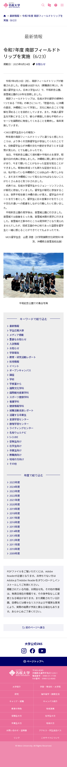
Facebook (32, 650)
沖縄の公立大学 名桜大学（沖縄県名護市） (11, 5)
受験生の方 (17, 716)
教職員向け (15, 454)
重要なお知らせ (17, 339)
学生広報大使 (16, 330)
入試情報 (14, 343)
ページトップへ (35, 661)
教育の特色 (17, 708)
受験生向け (15, 441)
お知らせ (40, 64)
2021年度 (14, 500)
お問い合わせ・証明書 (16, 730)
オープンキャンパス (20, 370)
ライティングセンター (21, 428)
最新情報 (14, 15)
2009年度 (14, 553)
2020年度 (14, 504)
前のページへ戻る (35, 627)
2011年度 (14, 544)
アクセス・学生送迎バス (50, 730)
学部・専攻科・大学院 (50, 686)
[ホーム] (5, 15)
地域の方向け (16, 459)
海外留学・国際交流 (50, 694)
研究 (17, 694)
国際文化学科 (16, 388)
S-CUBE (13, 437)
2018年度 (14, 513)
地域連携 (50, 708)
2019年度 (14, 508)
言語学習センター (19, 419)
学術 (11, 379)
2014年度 (14, 531)
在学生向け (15, 446)
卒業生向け (15, 450)
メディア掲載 (16, 335)
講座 (11, 374)
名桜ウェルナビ (17, 432)
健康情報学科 (16, 406)
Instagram (23, 650)
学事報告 (14, 352)
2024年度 (14, 486)
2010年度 (14, 549)
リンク (17, 737)
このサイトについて (50, 737)
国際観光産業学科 (19, 392)
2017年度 (14, 517)
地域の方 (50, 723)
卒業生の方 (17, 723)
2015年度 (14, 526)
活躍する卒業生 (17, 415)
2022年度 (14, 495)
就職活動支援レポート (21, 410)
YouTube (42, 650)
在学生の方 (50, 716)
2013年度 (14, 535)
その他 (13, 463)
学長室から (15, 383)
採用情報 (14, 361)
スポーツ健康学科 (19, 397)
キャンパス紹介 (50, 701)
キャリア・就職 (16, 701)
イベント (14, 366)
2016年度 (14, 522)
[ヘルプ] (56, 5)
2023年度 (14, 491)
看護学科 (14, 401)
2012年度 (14, 540)
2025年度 (14, 482)
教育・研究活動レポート (22, 357)
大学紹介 (17, 686)
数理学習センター (19, 423)
